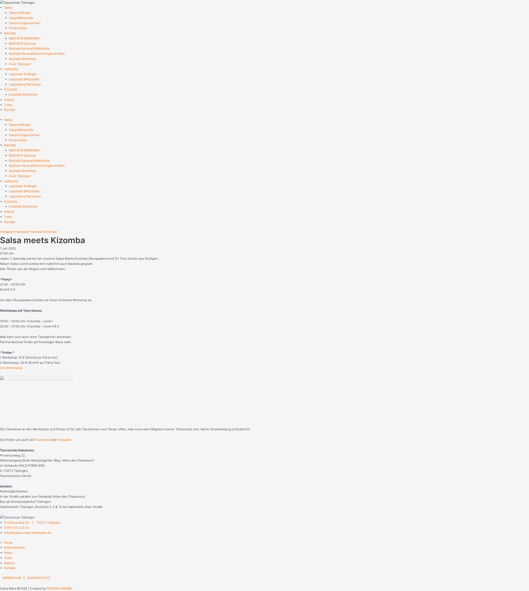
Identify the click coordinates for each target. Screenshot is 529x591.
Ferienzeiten (18, 28)
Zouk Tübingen (20, 64)
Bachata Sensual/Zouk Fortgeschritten (37, 54)
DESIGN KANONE (59, 588)
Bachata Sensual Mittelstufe (29, 48)
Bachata (10, 33)
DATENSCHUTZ (38, 578)
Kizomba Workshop (23, 94)
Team (8, 105)
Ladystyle (11, 69)
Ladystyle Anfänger (23, 74)
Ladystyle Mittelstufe (24, 79)
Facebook (42, 440)
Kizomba (10, 89)
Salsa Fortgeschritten (24, 23)
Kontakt (9, 110)
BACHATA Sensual (22, 43)
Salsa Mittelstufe (21, 18)
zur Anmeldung (11, 368)
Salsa (8, 8)
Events (9, 100)
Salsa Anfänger (20, 13)
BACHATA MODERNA (24, 38)
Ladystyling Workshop (25, 84)
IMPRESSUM (11, 578)
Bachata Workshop (22, 59)
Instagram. (64, 440)
